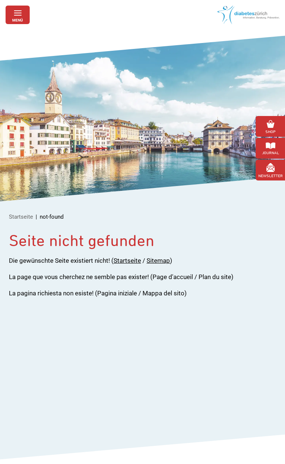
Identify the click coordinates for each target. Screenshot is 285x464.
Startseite (21, 216)
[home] (248, 15)
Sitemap (158, 260)
